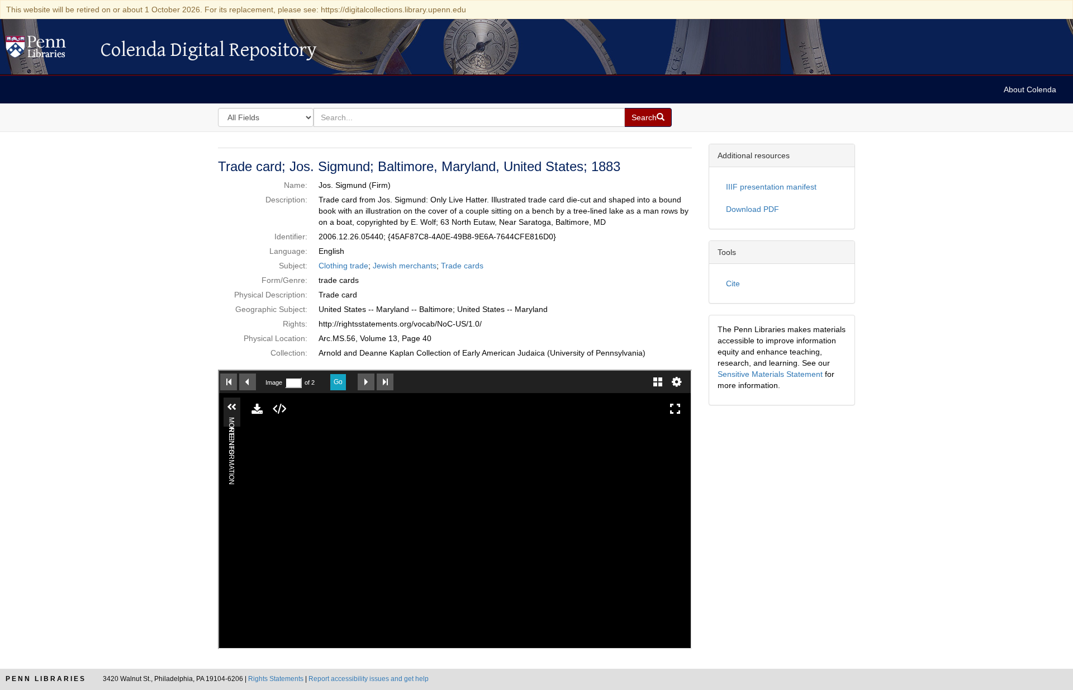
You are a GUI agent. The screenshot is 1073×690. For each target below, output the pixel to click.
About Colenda (1030, 89)
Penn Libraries (46, 679)
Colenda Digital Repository (47, 50)
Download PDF (752, 209)
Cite (733, 283)
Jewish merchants (404, 265)
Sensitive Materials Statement (770, 374)
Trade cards (462, 265)
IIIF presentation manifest (771, 186)
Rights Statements (275, 679)
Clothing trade (343, 265)
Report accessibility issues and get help (368, 679)
